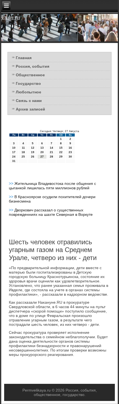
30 (70, 156)
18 (23, 152)
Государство (28, 83)
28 (51, 156)
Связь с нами (29, 100)
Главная (24, 58)
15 (61, 147)
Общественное (30, 75)
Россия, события (32, 66)
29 (61, 156)
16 (70, 147)
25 (23, 156)
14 (51, 147)
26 (32, 156)
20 (42, 152)
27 (42, 156)
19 (32, 152)
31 (13, 160)
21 (51, 152)
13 (42, 147)
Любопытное (28, 92)
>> (11, 183)
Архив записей (30, 109)
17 (13, 152)
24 (13, 156)
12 (32, 147)
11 (23, 147)
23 (70, 152)
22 (61, 152)
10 (13, 147)
